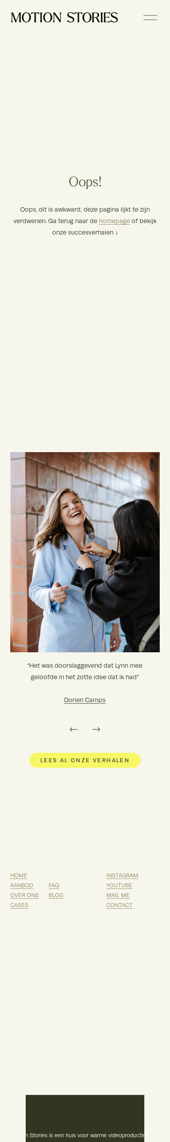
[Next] (96, 729)
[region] (85, 595)
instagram (122, 876)
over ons (24, 895)
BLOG (56, 895)
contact (119, 905)
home (18, 876)
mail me (118, 895)
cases (19, 905)
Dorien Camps (85, 700)
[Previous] (73, 729)
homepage (114, 221)
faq (54, 885)
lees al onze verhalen (85, 760)
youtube (119, 885)
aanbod (21, 885)
